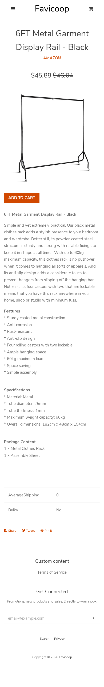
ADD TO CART (21, 197)
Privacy (59, 638)
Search (44, 638)
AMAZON (52, 58)
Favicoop (65, 657)
